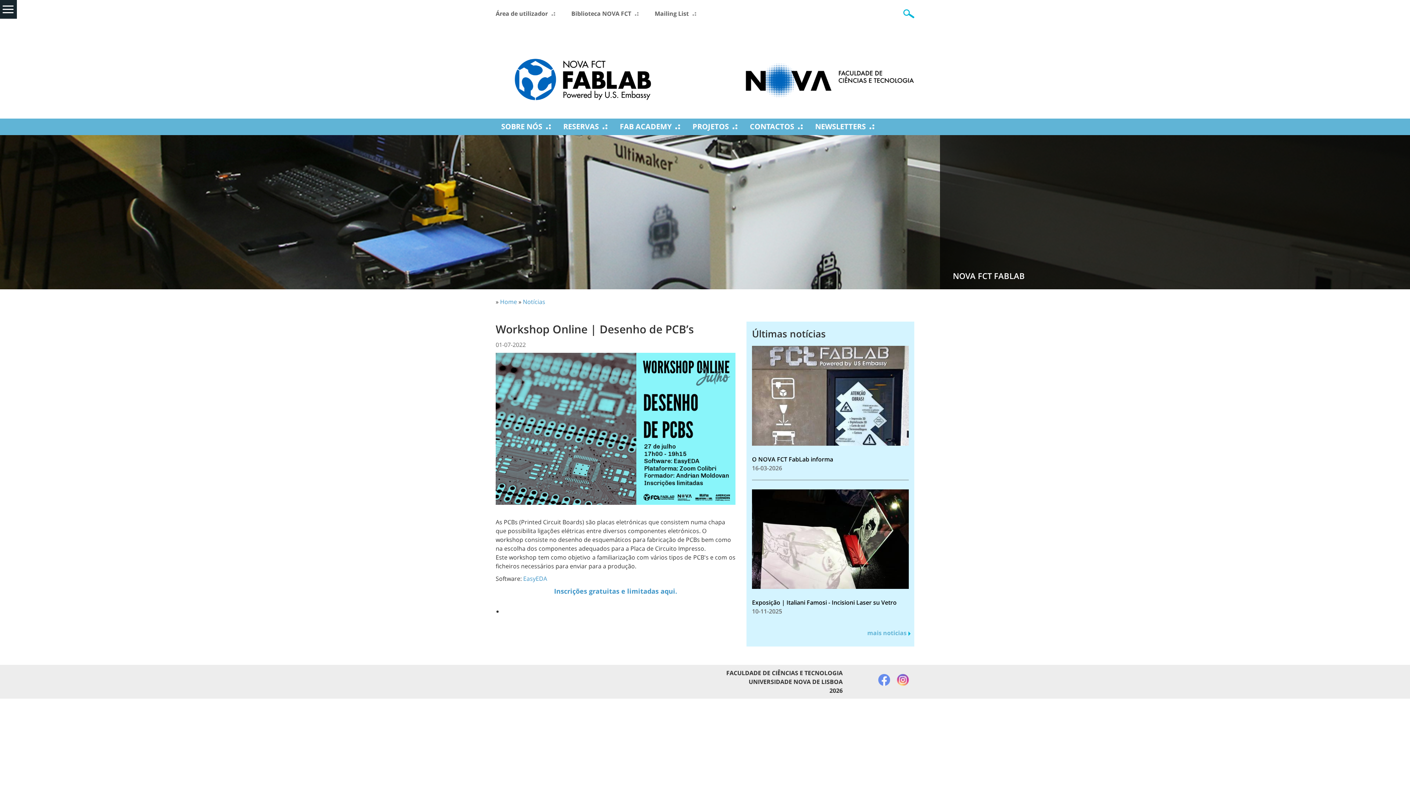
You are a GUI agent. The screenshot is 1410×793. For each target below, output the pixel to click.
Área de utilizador (522, 14)
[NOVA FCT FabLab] (583, 68)
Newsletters (840, 126)
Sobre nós (521, 126)
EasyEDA (535, 579)
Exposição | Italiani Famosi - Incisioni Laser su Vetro (824, 602)
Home (508, 302)
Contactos (772, 126)
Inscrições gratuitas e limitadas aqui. (615, 591)
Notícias (534, 302)
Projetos (711, 126)
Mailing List (672, 14)
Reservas (581, 126)
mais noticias (887, 633)
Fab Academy (646, 126)
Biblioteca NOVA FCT (601, 14)
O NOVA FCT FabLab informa (792, 459)
